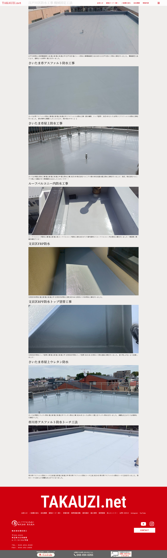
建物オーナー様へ (112, 3)
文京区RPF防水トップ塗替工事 (50, 301)
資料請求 (85, 513)
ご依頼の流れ (126, 3)
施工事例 (94, 513)
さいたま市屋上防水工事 (45, 123)
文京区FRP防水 (39, 243)
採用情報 (102, 513)
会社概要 (137, 3)
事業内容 (146, 3)
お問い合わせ (124, 513)
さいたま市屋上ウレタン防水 (48, 362)
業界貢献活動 (76, 513)
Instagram (134, 513)
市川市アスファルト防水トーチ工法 (53, 422)
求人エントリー (112, 513)
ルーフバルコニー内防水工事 (48, 183)
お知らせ (100, 3)
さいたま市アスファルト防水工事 (51, 63)
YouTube (143, 513)
